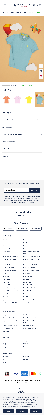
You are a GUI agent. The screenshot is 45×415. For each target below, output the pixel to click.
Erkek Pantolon (27, 249)
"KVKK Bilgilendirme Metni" (18, 203)
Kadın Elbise (6, 279)
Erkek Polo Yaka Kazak (9, 270)
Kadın (25, 240)
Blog (4, 347)
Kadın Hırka (26, 294)
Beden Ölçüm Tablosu (29, 326)
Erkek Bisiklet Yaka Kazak (30, 264)
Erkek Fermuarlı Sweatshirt (10, 259)
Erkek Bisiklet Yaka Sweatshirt (31, 257)
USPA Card (26, 344)
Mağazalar (6, 344)
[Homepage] (22, 5)
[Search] (9, 5)
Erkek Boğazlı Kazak (29, 267)
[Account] (34, 5)
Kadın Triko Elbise (28, 291)
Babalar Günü (7, 306)
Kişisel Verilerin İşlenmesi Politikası (30, 322)
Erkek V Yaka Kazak (8, 267)
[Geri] (4, 12)
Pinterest (25, 359)
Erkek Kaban (6, 276)
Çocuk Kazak (27, 297)
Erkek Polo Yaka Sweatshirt (10, 257)
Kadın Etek (26, 279)
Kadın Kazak (6, 294)
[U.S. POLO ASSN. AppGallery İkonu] (36, 229)
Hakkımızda (6, 341)
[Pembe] (18, 99)
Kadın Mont (6, 282)
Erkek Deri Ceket (28, 276)
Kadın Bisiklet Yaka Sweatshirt (31, 288)
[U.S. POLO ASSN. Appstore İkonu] (8, 229)
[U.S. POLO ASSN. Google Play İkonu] (22, 229)
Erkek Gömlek (7, 249)
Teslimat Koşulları (8, 329)
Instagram (26, 356)
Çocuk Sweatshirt (8, 297)
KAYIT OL (34, 190)
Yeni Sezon (6, 240)
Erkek (4, 243)
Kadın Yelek (6, 285)
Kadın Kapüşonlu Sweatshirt (11, 288)
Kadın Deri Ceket (28, 285)
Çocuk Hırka (6, 300)
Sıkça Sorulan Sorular (29, 329)
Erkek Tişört (26, 246)
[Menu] (4, 5)
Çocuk (25, 243)
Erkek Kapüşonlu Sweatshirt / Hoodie (31, 253)
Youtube (5, 362)
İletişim (5, 315)
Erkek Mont (6, 273)
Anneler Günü (27, 303)
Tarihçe (25, 341)
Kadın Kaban (27, 282)
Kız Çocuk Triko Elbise (29, 300)
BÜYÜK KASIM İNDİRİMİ (10, 303)
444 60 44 (22, 216)
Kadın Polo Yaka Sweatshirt (10, 291)
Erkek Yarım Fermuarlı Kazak (31, 270)
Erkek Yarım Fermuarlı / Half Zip (31, 260)
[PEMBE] (7, 99)
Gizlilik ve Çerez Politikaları (10, 318)
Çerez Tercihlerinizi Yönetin (31, 318)
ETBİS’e (19, 383)
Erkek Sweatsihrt (7, 252)
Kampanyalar (6, 246)
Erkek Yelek (26, 273)
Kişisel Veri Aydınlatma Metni (11, 321)
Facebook (6, 356)
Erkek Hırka (6, 264)
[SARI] (29, 99)
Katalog (25, 347)
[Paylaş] (41, 66)
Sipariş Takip (27, 315)
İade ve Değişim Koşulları (10, 326)
